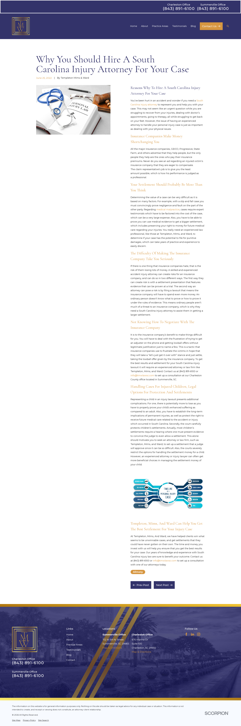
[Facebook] (186, 634)
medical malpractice (168, 209)
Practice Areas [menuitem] (160, 26)
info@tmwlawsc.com (142, 375)
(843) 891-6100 (179, 9)
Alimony (138, 572)
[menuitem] (16, 720)
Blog (68, 655)
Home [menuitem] (133, 26)
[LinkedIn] (192, 634)
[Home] (21, 26)
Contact (70, 660)
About (69, 639)
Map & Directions (112, 647)
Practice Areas (74, 644)
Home (69, 634)
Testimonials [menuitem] (179, 26)
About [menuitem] (144, 26)
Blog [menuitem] (193, 26)
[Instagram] (198, 634)
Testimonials (73, 649)
